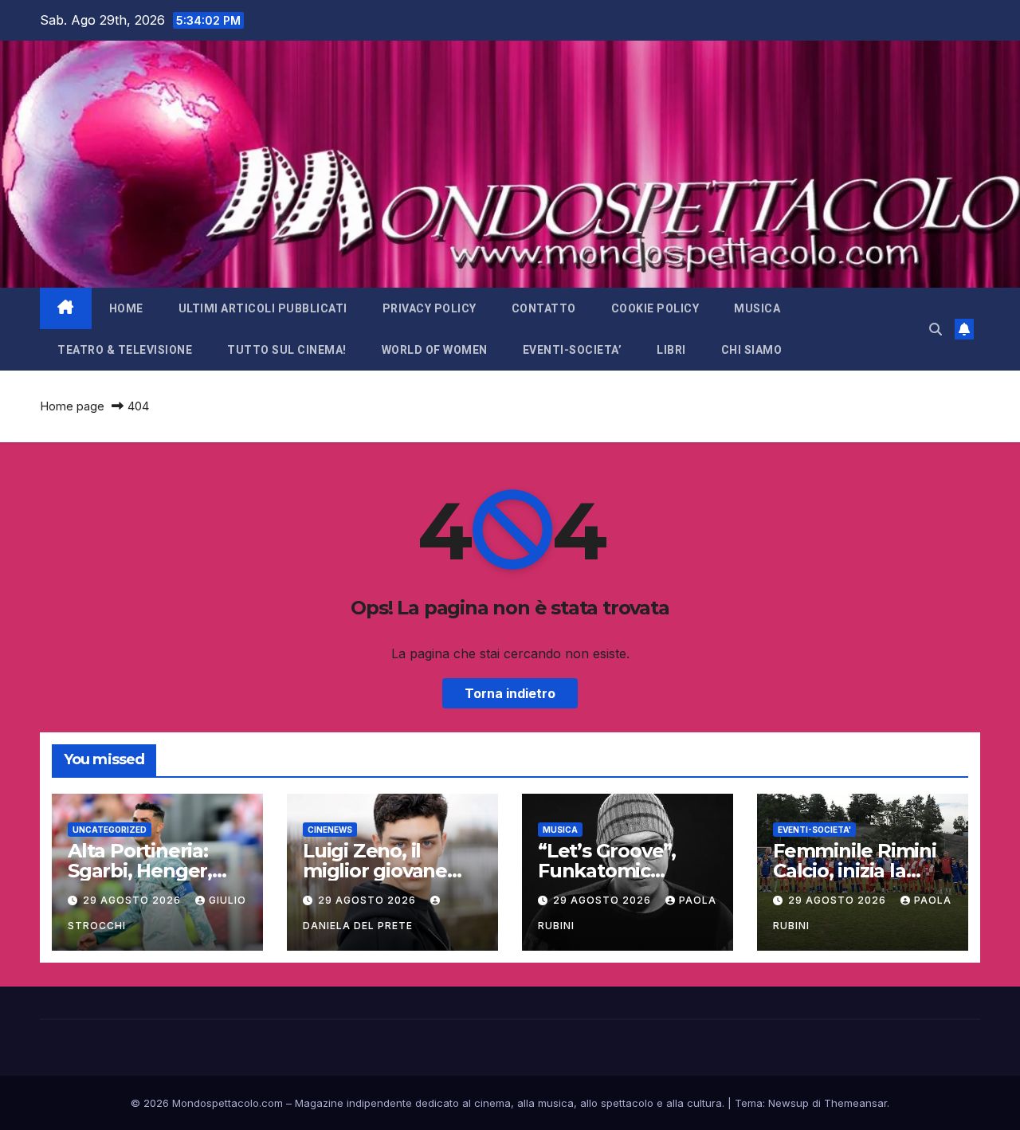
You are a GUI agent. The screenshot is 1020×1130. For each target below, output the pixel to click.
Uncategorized (110, 829)
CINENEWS (330, 829)
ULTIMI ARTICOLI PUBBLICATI (262, 308)
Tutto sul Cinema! (287, 349)
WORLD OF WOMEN (435, 349)
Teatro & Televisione (124, 349)
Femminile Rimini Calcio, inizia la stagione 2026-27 (854, 870)
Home (126, 308)
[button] (935, 329)
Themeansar (855, 1103)
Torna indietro (510, 693)
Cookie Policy (655, 308)
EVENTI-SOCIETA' (814, 829)
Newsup (788, 1103)
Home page (72, 406)
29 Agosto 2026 (133, 900)
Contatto (544, 308)
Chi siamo (752, 349)
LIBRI (671, 349)
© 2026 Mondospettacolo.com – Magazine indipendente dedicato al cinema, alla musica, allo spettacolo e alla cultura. (427, 1103)
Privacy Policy (429, 308)
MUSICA (757, 308)
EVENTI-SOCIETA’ (572, 349)
